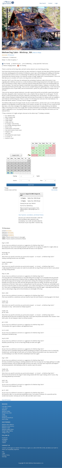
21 (36, 153)
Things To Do (6, 432)
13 (33, 150)
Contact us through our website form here (14, 448)
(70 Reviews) (10, 55)
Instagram (5, 439)
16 (43, 150)
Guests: (15, 180)
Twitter (4, 442)
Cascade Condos (6, 406)
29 (39, 155)
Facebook (4, 438)
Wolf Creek (5, 419)
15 (39, 150)
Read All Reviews (6, 400)
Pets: (41, 180)
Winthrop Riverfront (7, 417)
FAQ (3, 452)
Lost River (5, 408)
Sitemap (4, 456)
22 (39, 153)
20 (33, 153)
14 (36, 150)
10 (46, 148)
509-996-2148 (41, 448)
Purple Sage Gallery (7, 431)
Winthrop (4, 416)
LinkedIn (4, 441)
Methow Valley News (8, 429)
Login (56, 3)
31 (11, 172)
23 (43, 153)
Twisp (3, 414)
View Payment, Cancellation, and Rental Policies (31, 215)
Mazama (4, 409)
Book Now (31, 185)
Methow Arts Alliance (8, 424)
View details (54, 190)
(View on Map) (36, 52)
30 (8, 172)
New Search (42, 3)
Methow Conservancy (8, 426)
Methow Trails (6, 427)
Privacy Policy (6, 455)
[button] (6, 28)
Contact (50, 3)
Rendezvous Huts (7, 413)
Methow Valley (6, 411)
